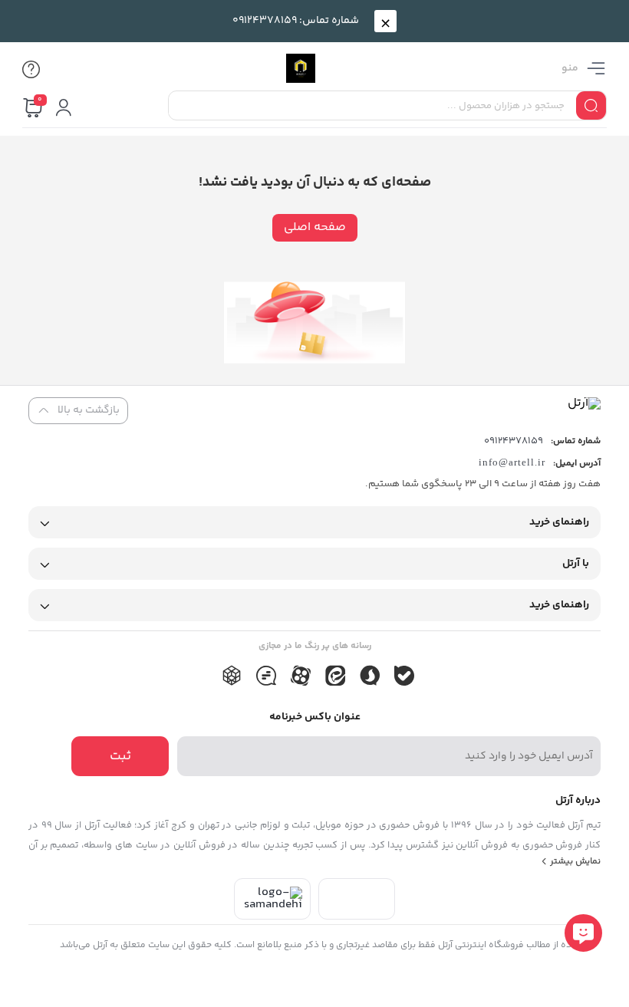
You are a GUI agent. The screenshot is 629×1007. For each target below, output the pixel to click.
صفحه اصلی (315, 227)
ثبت (120, 756)
